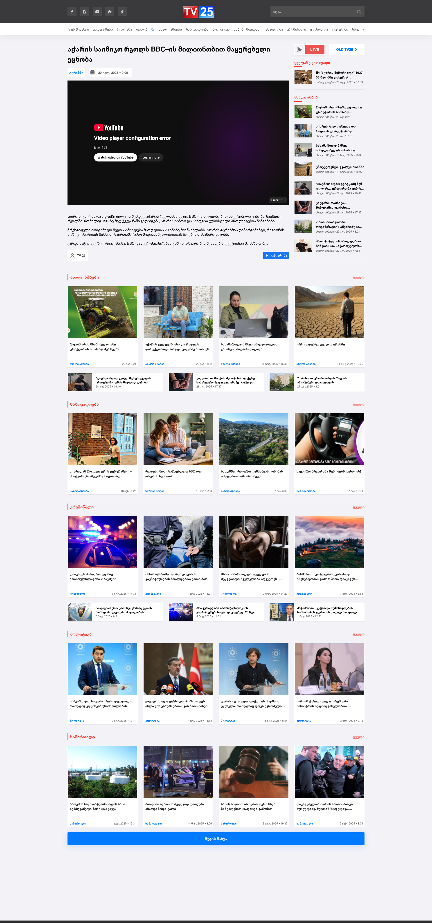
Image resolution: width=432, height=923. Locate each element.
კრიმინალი (296, 29)
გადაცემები (103, 29)
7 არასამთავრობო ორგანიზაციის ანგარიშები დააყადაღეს (337, 224)
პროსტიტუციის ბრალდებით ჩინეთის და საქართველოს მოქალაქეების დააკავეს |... (338, 243)
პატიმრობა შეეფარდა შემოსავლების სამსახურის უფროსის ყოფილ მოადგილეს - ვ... (328, 610)
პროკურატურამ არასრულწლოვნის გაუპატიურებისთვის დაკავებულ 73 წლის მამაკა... (226, 610)
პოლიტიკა (221, 29)
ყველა (358, 277)
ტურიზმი (76, 72)
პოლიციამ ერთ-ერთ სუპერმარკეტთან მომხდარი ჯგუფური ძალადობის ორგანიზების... (124, 610)
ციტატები (340, 29)
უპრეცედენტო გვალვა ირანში (340, 167)
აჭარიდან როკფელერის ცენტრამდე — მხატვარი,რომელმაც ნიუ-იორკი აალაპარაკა (101, 473)
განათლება (273, 29)
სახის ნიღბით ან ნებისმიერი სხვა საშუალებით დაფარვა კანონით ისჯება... (248, 806)
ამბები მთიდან (246, 29)
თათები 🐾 (145, 29)
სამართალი (82, 736)
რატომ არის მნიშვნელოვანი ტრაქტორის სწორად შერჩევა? (339, 109)
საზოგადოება (197, 29)
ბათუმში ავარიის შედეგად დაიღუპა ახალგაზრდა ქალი (174, 806)
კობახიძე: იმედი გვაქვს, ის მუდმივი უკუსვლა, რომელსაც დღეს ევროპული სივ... (251, 703)
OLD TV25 (344, 49)
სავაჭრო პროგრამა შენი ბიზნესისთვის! (329, 471)
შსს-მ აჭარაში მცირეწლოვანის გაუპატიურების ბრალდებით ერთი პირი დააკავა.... (177, 576)
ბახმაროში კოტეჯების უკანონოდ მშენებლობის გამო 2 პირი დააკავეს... (327, 576)
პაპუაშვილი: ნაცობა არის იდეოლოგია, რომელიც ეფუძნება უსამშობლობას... (101, 703)
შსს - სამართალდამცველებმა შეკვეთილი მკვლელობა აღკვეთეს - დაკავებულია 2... (250, 576)
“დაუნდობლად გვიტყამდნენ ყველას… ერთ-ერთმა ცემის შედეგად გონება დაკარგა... (339, 186)
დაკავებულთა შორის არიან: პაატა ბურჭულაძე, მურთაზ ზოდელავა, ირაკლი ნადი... (325, 806)
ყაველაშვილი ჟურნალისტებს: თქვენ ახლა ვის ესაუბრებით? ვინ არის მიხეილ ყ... (178, 703)
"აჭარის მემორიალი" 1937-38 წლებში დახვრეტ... (340, 75)
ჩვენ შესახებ (78, 29)
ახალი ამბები (170, 29)
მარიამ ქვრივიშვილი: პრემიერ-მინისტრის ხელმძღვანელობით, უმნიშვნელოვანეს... (322, 703)
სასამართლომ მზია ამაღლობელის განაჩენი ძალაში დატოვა (335, 147)
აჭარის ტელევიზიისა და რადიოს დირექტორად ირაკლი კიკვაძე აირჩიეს (336, 128)
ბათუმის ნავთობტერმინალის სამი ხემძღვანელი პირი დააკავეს (97, 806)
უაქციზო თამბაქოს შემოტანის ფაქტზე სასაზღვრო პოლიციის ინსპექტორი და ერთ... (334, 205)
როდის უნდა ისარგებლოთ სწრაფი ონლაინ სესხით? (173, 473)
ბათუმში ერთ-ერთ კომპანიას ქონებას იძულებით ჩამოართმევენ (252, 473)
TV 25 (81, 255)
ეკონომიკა (319, 29)
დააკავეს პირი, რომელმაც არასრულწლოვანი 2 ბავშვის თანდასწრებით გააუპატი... (93, 576)
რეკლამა (124, 29)
